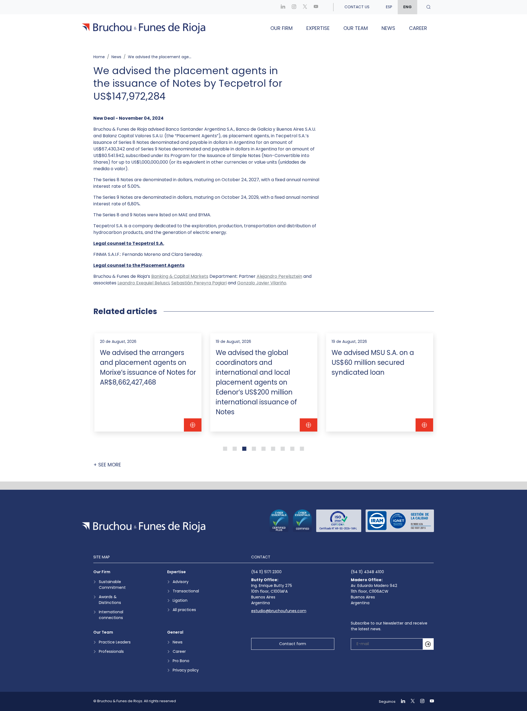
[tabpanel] (148, 382)
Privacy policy (186, 670)
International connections (111, 614)
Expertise (318, 28)
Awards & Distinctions (110, 599)
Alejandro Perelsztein (279, 276)
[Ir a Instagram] (294, 7)
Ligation (180, 600)
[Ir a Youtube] (316, 7)
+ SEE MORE (107, 464)
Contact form (292, 643)
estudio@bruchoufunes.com (278, 611)
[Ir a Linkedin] (283, 7)
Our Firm (281, 28)
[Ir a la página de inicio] (143, 527)
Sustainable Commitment (112, 584)
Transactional (186, 591)
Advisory (181, 581)
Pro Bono (181, 661)
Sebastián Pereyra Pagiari (199, 283)
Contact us (356, 7)
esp (389, 7)
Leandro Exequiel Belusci (143, 283)
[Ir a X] (305, 7)
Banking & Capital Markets (179, 276)
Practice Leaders (115, 642)
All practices (184, 609)
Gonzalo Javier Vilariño (261, 283)
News (388, 28)
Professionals (111, 651)
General (175, 632)
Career (418, 28)
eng (407, 7)
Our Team (355, 28)
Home (99, 57)
